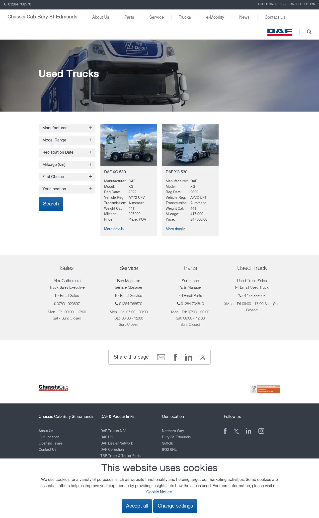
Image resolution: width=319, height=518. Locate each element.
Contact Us (275, 17)
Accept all (137, 506)
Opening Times (51, 443)
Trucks (185, 17)
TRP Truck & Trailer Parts (120, 456)
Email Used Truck (254, 287)
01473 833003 (253, 296)
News (244, 17)
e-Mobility (215, 17)
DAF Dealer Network (116, 443)
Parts (129, 17)
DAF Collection (302, 4)
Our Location (49, 437)
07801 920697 (68, 304)
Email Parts (193, 296)
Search (51, 204)
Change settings (175, 506)
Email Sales (69, 296)
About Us (100, 17)
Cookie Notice (159, 492)
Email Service (131, 296)
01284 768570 (19, 4)
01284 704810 (192, 304)
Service (156, 17)
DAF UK (106, 437)
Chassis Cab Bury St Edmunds (42, 16)
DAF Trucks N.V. (113, 431)
